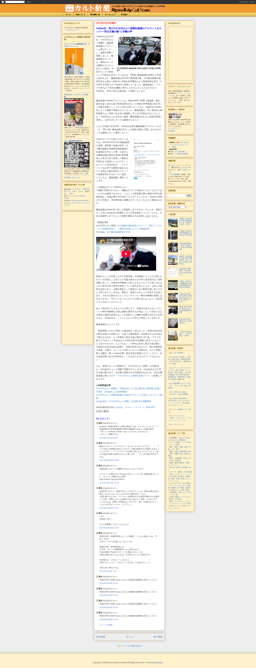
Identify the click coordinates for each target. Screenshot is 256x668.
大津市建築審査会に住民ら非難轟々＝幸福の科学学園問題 (185, 246)
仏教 (179, 492)
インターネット (138, 407)
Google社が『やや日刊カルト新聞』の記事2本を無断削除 (123, 401)
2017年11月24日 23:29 (109, 483)
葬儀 (187, 490)
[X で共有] (102, 411)
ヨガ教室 (181, 488)
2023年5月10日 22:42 (108, 607)
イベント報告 (174, 445)
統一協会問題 (180, 151)
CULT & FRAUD (79, 196)
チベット (178, 506)
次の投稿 (100, 637)
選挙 (171, 454)
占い (179, 483)
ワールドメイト (179, 424)
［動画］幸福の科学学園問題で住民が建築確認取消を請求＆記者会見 (185, 284)
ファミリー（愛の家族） (182, 403)
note (73, 191)
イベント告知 (186, 442)
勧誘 (178, 467)
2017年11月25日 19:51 (109, 508)
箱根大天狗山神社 (179, 398)
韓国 (189, 504)
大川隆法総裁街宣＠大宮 (118, 232)
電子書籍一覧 (95, 14)
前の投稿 (158, 637)
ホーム (68, 14)
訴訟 (186, 447)
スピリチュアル (180, 485)
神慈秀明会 (182, 377)
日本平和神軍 (183, 394)
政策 (189, 451)
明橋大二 (178, 497)
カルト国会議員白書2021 (73, 141)
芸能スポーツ (186, 479)
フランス (176, 508)
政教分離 (183, 451)
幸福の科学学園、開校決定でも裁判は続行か (185, 321)
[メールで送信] (97, 411)
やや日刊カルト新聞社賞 (177, 440)
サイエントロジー (179, 368)
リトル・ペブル (180, 420)
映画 (174, 476)
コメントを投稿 (106, 625)
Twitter (71, 194)
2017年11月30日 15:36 (109, 528)
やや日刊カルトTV (72, 30)
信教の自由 (179, 454)
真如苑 (173, 379)
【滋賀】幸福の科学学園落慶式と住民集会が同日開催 (185, 233)
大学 (184, 458)
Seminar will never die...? (81, 200)
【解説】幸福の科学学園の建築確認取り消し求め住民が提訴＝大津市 (185, 221)
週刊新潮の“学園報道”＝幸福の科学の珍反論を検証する (185, 271)
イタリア (182, 504)
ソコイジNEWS (173, 174)
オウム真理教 (178, 353)
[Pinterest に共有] (107, 411)
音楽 (177, 479)
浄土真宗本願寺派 (182, 375)
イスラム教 (174, 494)
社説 (187, 438)
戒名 (182, 490)
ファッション (174, 481)
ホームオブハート (176, 405)
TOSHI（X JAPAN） (175, 499)
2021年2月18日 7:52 (108, 571)
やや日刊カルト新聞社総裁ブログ (133, 376)
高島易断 (176, 383)
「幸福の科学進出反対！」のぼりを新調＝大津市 (185, 334)
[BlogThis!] (100, 411)
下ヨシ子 (186, 497)
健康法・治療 (184, 463)
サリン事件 (175, 449)
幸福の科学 (150, 407)
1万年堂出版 (187, 472)
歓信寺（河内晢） (179, 357)
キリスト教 (187, 492)
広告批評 (181, 476)
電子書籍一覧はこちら (72, 178)
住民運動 (184, 467)
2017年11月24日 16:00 (109, 460)
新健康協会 (172, 377)
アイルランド (180, 501)
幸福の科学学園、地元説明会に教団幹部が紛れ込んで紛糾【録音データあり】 (185, 298)
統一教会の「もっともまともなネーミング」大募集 (178, 145)
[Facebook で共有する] (105, 411)
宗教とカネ (175, 490)
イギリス (174, 504)
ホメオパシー (173, 465)
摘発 (181, 447)
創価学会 (181, 379)
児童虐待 (178, 460)
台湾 (171, 506)
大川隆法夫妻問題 (181, 154)
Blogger (159, 662)
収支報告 (124, 14)
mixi (171, 474)
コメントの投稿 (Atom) (131, 646)
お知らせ (181, 438)
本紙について (80, 14)
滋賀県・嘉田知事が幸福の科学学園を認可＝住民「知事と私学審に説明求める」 (185, 260)
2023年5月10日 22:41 (108, 583)
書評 (173, 479)
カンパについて (110, 14)
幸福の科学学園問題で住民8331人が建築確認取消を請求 (185, 309)
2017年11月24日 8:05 (108, 438)
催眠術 (173, 488)
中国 (184, 506)
